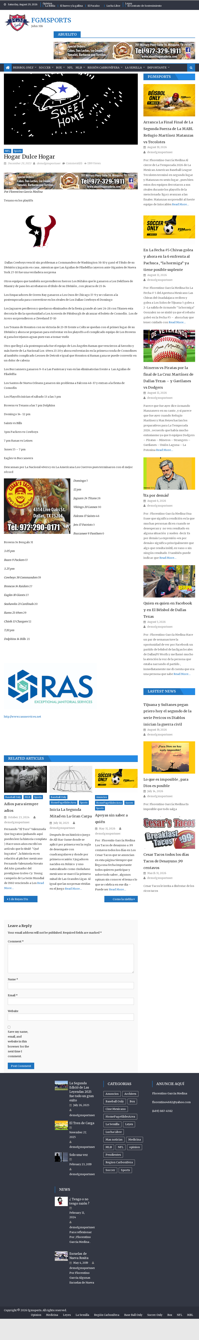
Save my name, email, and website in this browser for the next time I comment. (18, 1044)
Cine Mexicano (116, 1109)
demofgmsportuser (48, 163)
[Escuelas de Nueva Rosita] (61, 1256)
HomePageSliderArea (63, 802)
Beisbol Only (23, 67)
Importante (157, 67)
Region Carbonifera (119, 1162)
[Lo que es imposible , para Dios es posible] (169, 757)
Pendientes (113, 1154)
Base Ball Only (133, 1315)
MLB (79, 67)
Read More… (73, 888)
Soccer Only (154, 1315)
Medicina (134, 1139)
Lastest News (162, 691)
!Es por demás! (156, 495)
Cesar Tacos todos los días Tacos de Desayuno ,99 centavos (166, 861)
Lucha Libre (113, 5)
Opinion (47, 3)
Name (13, 979)
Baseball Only (13, 797)
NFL (70, 67)
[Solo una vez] (61, 1157)
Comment (16, 941)
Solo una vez (78, 1155)
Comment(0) (74, 163)
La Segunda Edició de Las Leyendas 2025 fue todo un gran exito (81, 1091)
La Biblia (50, 5)
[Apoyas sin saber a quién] (116, 779)
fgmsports (51, 20)
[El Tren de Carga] (61, 1125)
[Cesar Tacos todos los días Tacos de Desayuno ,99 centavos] (169, 832)
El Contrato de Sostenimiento (144, 5)
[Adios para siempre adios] (25, 779)
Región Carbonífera (103, 67)
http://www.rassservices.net (22, 716)
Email (13, 995)
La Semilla (133, 67)
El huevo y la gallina (71, 5)
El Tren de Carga (81, 1123)
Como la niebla (123, 899)
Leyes (128, 3)
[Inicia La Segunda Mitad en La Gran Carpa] (71, 779)
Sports (18, 150)
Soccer (45, 67)
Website (13, 1011)
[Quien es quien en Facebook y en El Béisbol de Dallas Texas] (169, 581)
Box (59, 67)
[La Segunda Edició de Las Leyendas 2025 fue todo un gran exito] (61, 1085)
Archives (130, 1094)
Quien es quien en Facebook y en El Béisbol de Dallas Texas (167, 610)
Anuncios (101, 797)
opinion (134, 1147)
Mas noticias (114, 1139)
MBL (190, 1315)
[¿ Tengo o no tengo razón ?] (61, 1201)
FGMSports (159, 76)
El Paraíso (94, 5)
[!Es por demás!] (169, 473)
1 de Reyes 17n (18, 899)
